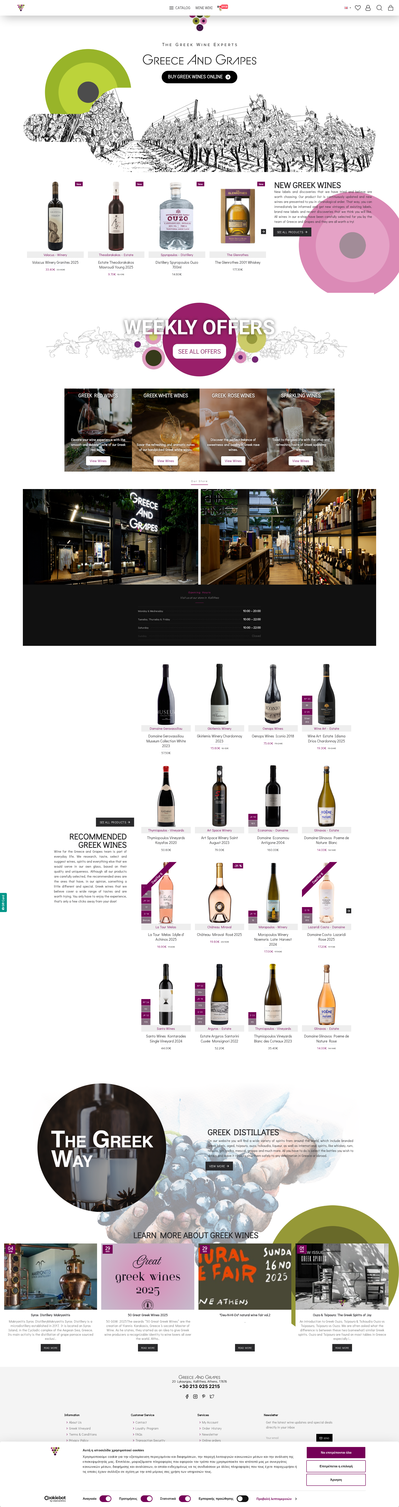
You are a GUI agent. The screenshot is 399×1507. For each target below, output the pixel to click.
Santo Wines (166, 1028)
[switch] (147, 1498)
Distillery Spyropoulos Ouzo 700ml (176, 265)
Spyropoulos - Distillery (177, 255)
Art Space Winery (219, 830)
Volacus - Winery (55, 255)
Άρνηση (336, 1479)
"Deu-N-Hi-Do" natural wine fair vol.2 (245, 1315)
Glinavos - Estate (326, 830)
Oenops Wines (273, 728)
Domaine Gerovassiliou (166, 728)
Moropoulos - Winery (273, 927)
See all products (290, 232)
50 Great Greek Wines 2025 (148, 1315)
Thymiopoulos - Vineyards (166, 830)
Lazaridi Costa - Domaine (326, 927)
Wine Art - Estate (326, 728)
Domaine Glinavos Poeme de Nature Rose (326, 1038)
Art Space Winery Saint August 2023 (219, 840)
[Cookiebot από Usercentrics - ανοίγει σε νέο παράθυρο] (55, 1499)
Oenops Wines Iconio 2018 (273, 736)
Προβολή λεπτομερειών (274, 1499)
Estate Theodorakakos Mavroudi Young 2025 (116, 265)
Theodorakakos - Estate (116, 255)
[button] (29, 231)
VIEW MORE (217, 1166)
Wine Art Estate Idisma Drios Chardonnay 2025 (326, 738)
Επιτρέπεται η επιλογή (336, 1466)
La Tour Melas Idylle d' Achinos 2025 (166, 937)
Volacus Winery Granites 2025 (55, 262)
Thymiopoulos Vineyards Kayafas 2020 (166, 840)
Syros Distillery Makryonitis (50, 1315)
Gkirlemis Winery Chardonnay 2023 (219, 738)
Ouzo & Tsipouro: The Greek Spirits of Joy (342, 1315)
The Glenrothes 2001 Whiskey (237, 262)
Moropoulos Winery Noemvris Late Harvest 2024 (273, 939)
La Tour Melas (166, 927)
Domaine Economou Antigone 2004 (273, 840)
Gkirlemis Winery (219, 728)
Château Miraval (219, 927)
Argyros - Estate (219, 1028)
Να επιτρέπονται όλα (336, 1452)
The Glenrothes (238, 255)
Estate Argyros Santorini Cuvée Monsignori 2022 (219, 1038)
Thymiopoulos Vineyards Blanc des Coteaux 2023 (273, 1038)
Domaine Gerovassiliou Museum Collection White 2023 (166, 741)
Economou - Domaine (273, 830)
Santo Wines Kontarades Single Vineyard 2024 (166, 1038)
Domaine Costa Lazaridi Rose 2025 (326, 937)
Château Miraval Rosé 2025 (219, 934)
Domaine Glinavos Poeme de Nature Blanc (326, 840)
